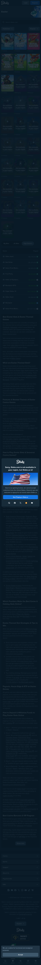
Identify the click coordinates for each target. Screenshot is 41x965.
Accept (20, 955)
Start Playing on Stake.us (20, 497)
